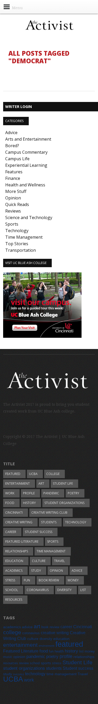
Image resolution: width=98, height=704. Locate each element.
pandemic (51, 493)
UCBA (33, 474)
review (24, 663)
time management (51, 551)
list (83, 590)
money (73, 580)
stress (10, 580)
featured (12, 474)
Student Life (63, 483)
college (53, 474)
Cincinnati (14, 512)
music (7, 657)
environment (46, 645)
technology (75, 522)
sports (52, 541)
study (36, 570)
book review (49, 580)
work (9, 493)
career (10, 532)
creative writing (18, 522)
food (9, 503)
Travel (59, 561)
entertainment (17, 483)
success (18, 674)
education (14, 561)
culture (38, 561)
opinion (56, 570)
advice (77, 570)
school (11, 590)
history (29, 503)
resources (13, 599)
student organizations (64, 503)
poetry (73, 493)
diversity (64, 590)
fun (27, 580)
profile (29, 493)
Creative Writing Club (49, 512)
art (41, 483)
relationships (16, 551)
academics (13, 570)
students (48, 522)
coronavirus (38, 590)
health (59, 651)
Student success (38, 532)
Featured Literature (21, 541)
